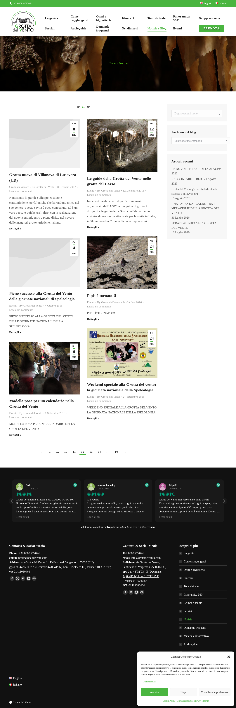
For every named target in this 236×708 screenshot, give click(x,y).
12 (82, 451)
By (43, 186)
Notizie (188, 619)
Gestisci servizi (149, 681)
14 (99, 451)
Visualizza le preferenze (214, 692)
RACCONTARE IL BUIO (187, 178)
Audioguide (190, 644)
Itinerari (188, 578)
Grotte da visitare (19, 186)
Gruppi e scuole (193, 602)
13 (91, 451)
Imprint (205, 701)
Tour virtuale (191, 586)
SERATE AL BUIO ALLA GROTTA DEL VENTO (193, 225)
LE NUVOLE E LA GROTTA (190, 168)
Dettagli (14, 228)
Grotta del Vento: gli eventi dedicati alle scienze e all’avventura (194, 191)
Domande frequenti (195, 627)
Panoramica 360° (194, 594)
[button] (228, 657)
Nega (184, 692)
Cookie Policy (169, 701)
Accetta (154, 692)
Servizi (188, 611)
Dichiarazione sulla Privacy (189, 701)
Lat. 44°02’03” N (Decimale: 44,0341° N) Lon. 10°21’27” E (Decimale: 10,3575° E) (142, 576)
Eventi (90, 190)
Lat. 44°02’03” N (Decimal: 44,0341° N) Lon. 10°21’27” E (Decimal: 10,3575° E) (62, 567)
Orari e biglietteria (194, 569)
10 (65, 451)
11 (74, 451)
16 (116, 451)
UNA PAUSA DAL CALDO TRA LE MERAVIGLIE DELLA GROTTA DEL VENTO (195, 208)
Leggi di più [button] (22, 517)
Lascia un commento (21, 191)
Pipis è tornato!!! (101, 295)
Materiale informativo (196, 636)
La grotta (189, 553)
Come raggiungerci (195, 561)
